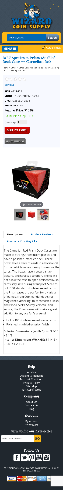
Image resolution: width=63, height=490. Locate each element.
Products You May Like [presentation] (22, 241)
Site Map (31, 386)
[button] (10, 49)
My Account (31, 421)
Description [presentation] (15, 234)
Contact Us (31, 405)
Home (5, 67)
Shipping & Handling (31, 375)
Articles (31, 372)
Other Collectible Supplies (31, 67)
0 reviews (9, 84)
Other (13, 67)
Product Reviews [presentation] (42, 234)
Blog (31, 409)
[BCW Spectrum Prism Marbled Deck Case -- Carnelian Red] (20, 214)
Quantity (10, 122)
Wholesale (31, 424)
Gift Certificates (31, 389)
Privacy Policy (31, 382)
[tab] (15, 234)
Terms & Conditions (32, 379)
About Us (31, 402)
